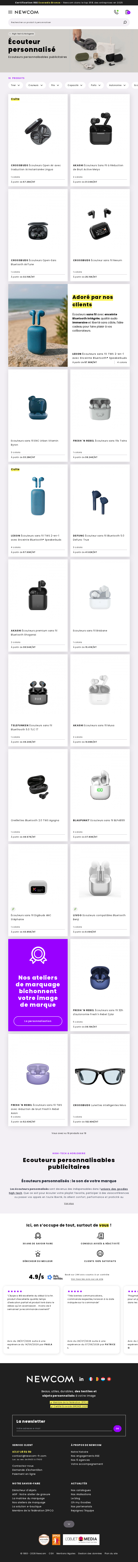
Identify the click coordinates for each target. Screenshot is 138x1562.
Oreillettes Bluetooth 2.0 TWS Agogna (35, 820)
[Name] (69, 1524)
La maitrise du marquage (28, 1498)
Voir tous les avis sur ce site (87, 1279)
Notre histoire (79, 1452)
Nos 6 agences (80, 1460)
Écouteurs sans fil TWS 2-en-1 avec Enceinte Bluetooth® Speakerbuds (99, 356)
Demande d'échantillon (27, 1470)
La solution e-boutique (26, 1506)
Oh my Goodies (81, 1502)
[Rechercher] (125, 22)
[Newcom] (50, 1379)
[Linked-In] (81, 1379)
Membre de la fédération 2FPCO (33, 1510)
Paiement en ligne (24, 1474)
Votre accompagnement (87, 1464)
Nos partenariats (81, 1506)
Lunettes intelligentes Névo (99, 1105)
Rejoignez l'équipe (82, 1510)
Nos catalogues (81, 1490)
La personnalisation (37, 1021)
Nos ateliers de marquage (28, 1502)
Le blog (75, 1498)
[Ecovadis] (44, 1539)
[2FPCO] (56, 1539)
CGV (51, 1553)
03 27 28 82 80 (21, 1452)
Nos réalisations (81, 1494)
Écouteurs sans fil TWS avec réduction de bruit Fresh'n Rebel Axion (36, 1109)
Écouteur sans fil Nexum (97, 260)
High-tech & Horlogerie (23, 33)
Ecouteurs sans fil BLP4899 (99, 820)
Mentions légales (66, 1553)
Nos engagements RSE (85, 1456)
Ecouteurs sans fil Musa (93, 725)
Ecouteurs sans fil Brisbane (90, 630)
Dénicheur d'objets (24, 1490)
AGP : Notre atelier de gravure (31, 1494)
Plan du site (111, 1553)
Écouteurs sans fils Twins (100, 440)
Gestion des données (90, 1553)
